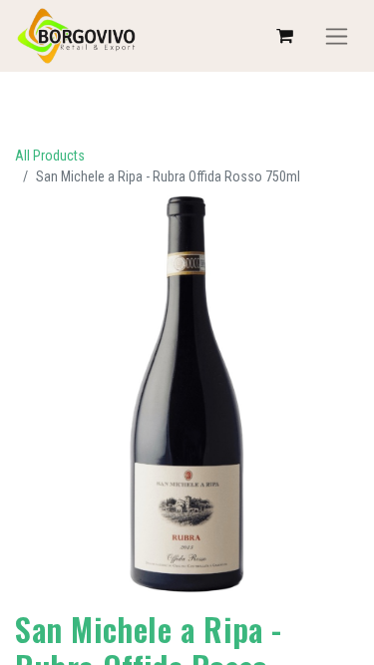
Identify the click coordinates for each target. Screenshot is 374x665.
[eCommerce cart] (284, 36)
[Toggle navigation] (336, 36)
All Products (50, 156)
